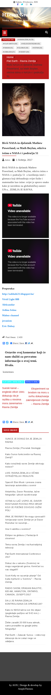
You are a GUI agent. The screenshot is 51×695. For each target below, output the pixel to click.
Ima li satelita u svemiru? (18, 529)
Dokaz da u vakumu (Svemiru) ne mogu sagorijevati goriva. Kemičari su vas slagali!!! (24, 566)
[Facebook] (18, 4)
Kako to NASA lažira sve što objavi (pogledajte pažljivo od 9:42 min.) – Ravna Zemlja (23, 613)
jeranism (7, 320)
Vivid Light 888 (10, 299)
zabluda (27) (10, 52)
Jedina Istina (9, 310)
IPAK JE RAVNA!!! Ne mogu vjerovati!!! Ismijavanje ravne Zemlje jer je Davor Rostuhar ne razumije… (25, 519)
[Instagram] (27, 4)
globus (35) (23, 48)
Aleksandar (8, 304)
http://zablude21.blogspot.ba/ (18, 293)
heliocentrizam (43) (31, 43)
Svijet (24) (24, 52)
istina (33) (38, 48)
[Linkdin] (31, 4)
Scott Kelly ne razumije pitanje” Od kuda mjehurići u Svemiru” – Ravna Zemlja (23, 578)
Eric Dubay (8, 326)
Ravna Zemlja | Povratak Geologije (23, 448)
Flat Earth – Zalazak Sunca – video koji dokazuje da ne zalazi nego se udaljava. (25, 638)
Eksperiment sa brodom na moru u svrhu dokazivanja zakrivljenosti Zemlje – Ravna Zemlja (37, 396)
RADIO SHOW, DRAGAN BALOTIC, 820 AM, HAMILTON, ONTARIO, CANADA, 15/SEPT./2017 (23, 591)
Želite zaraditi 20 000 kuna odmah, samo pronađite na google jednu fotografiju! (22, 625)
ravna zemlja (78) (26, 39)
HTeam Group (18, 15)
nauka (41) (9, 48)
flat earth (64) (11, 43)
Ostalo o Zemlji (32, 382)
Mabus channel (10, 315)
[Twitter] (22, 4)
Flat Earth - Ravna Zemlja (13, 382)
